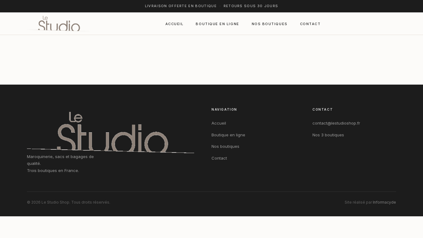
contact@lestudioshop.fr (336, 123)
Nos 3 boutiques (328, 134)
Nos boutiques (270, 24)
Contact (310, 24)
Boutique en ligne (217, 24)
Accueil (174, 24)
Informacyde (384, 202)
